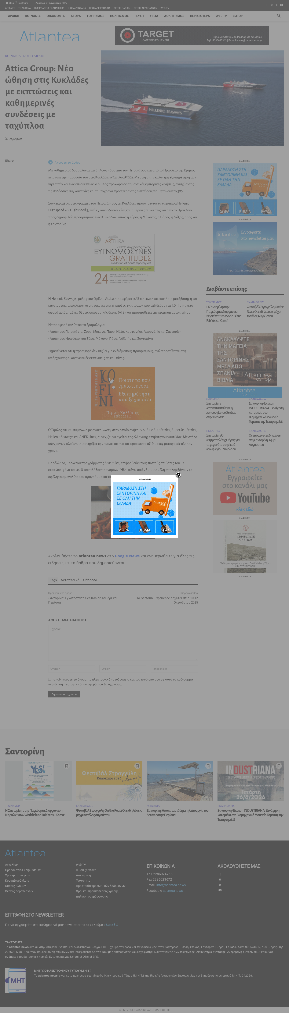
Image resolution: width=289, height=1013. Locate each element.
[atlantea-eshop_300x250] (144, 533)
